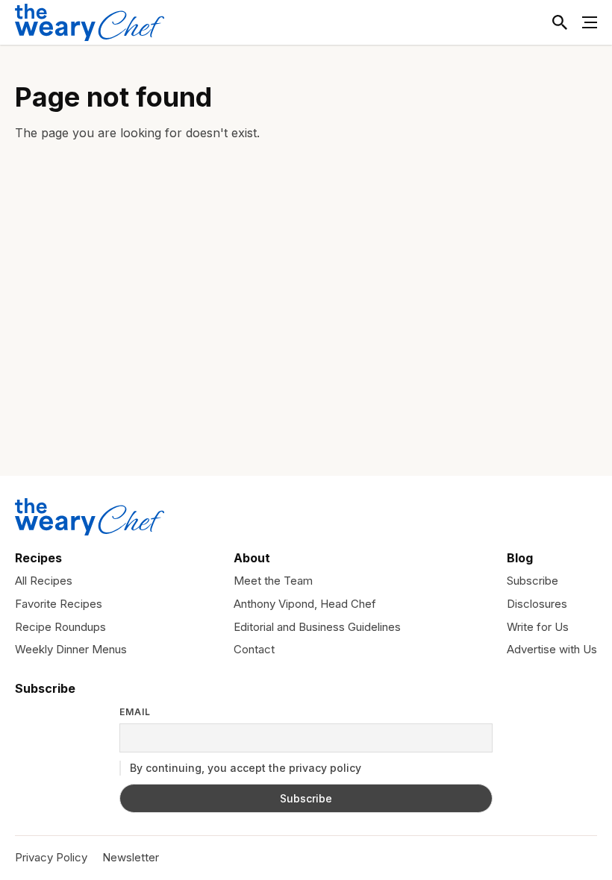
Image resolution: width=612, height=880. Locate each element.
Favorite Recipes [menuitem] (58, 604)
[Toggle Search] (559, 22)
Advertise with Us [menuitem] (552, 649)
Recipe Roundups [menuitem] (60, 627)
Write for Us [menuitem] (538, 627)
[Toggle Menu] (589, 22)
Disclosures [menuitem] (537, 604)
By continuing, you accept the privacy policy (244, 767)
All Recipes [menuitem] (43, 580)
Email (135, 712)
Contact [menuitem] (254, 649)
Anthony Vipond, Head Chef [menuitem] (305, 604)
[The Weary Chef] (89, 22)
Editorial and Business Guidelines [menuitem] (317, 627)
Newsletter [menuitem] (130, 857)
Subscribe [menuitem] (532, 580)
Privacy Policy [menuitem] (51, 857)
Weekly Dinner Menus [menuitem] (71, 649)
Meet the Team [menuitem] (273, 580)
